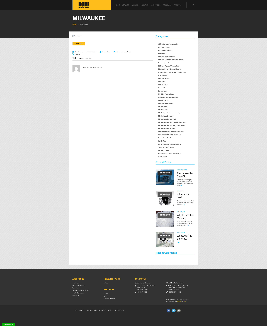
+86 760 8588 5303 (174, 292)
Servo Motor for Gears (166, 138)
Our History (76, 283)
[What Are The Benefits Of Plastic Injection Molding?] (165, 239)
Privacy (184, 301)
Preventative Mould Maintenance (169, 135)
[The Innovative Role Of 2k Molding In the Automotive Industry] (165, 177)
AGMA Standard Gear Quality (168, 44)
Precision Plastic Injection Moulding (171, 132)
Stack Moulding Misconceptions (169, 144)
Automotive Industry (165, 50)
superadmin (106, 52)
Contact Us (75, 295)
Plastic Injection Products (167, 128)
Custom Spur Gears (165, 63)
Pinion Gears (162, 106)
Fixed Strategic (163, 75)
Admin (110, 310)
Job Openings (92, 310)
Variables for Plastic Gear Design (169, 153)
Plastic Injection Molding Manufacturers (172, 122)
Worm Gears (162, 157)
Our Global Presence (78, 293)
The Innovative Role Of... (185, 175)
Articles (135, 5)
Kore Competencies (78, 285)
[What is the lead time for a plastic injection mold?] (165, 198)
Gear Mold (162, 81)
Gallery (106, 293)
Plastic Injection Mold (165, 116)
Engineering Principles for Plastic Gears (172, 72)
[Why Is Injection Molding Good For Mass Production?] (165, 219)
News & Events (163, 100)
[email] (179, 310)
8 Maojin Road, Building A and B (178, 287)
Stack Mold (162, 141)
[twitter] (174, 310)
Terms (179, 301)
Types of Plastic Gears (166, 147)
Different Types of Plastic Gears (169, 66)
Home (118, 5)
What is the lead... (183, 196)
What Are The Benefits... (184, 237)
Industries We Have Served (80, 290)
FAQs (105, 296)
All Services (79, 310)
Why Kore (75, 288)
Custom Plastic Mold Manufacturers (171, 60)
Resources (167, 5)
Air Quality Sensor (164, 47)
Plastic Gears (163, 110)
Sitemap (102, 310)
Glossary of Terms (109, 298)
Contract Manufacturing (166, 56)
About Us (144, 5)
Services (125, 5)
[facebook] (168, 310)
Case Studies (155, 5)
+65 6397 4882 (142, 292)
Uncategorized (163, 150)
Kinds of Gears (163, 88)
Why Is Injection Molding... (185, 217)
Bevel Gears (162, 53)
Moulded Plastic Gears (166, 94)
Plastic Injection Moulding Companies (171, 125)
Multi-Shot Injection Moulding (168, 97)
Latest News (162, 91)
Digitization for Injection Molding (169, 69)
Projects (177, 5)
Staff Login (119, 310)
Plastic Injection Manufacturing (169, 113)
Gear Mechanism (164, 78)
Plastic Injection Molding (167, 119)
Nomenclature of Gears (166, 103)
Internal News (163, 85)
